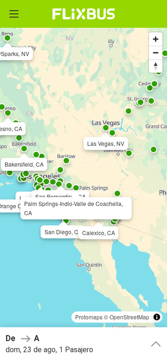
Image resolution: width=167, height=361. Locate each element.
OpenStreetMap (129, 317)
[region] (83, 180)
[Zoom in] (155, 39)
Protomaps (89, 317)
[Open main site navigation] (14, 14)
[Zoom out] (155, 52)
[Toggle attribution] (156, 317)
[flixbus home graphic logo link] (84, 14)
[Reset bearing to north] (155, 66)
